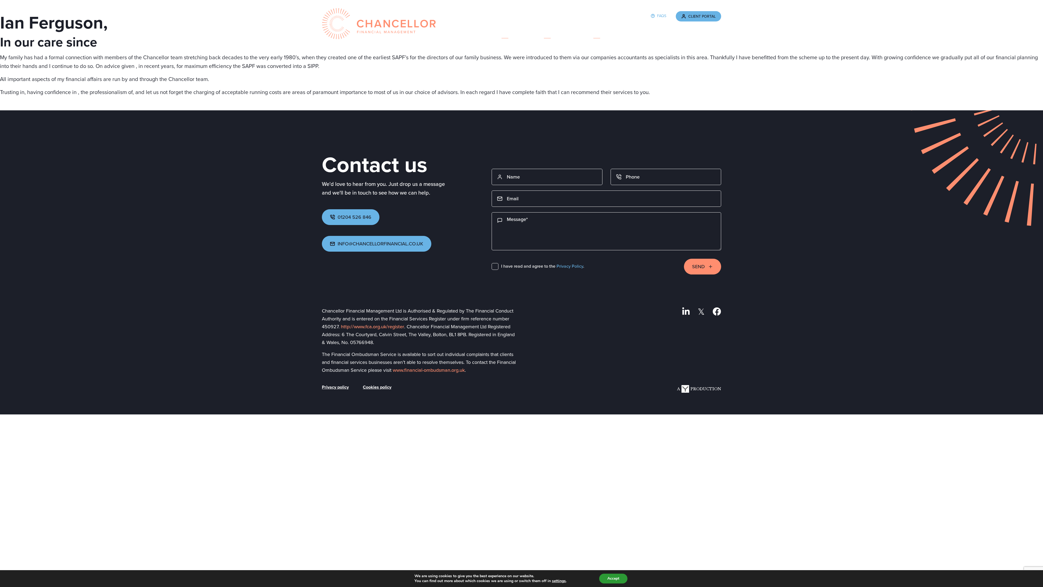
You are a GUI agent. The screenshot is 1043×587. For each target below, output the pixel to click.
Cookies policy (377, 387)
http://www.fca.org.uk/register (372, 326)
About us (504, 33)
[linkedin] (686, 311)
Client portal (702, 16)
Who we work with (547, 33)
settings (559, 581)
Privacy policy (335, 387)
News (685, 33)
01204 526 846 (354, 217)
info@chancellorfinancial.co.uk (380, 243)
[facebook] (717, 311)
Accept (613, 578)
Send (698, 266)
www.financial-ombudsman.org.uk (429, 370)
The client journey (646, 33)
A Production (699, 388)
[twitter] (701, 311)
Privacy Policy (570, 266)
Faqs (661, 16)
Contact (711, 33)
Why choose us (596, 33)
